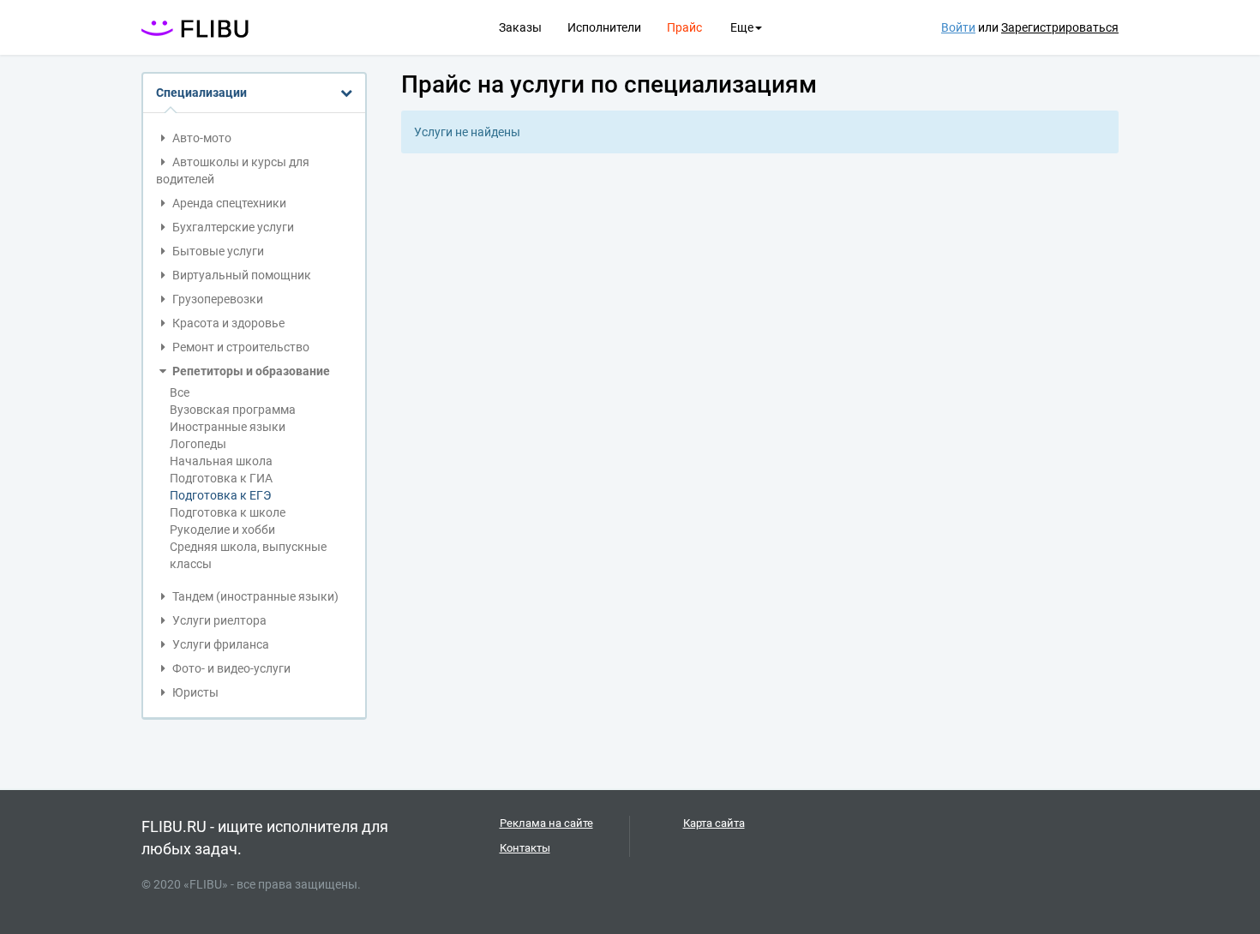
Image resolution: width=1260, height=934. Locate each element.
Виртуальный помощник (240, 275)
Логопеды (198, 444)
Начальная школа (221, 461)
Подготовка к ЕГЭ (220, 495)
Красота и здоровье (227, 323)
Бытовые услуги (217, 251)
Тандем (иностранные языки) (254, 596)
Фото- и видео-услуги (230, 668)
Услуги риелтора (218, 620)
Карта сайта (714, 823)
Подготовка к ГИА (221, 478)
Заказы (520, 27)
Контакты (525, 847)
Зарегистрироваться (1060, 27)
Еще (741, 27)
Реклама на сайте (546, 823)
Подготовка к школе (227, 512)
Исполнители (604, 27)
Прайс (684, 27)
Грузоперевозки (216, 299)
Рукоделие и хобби (222, 529)
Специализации (201, 92)
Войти (958, 27)
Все (179, 392)
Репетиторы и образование (250, 371)
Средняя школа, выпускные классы (248, 555)
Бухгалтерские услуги (232, 227)
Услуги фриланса (219, 644)
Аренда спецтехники (228, 203)
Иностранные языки (227, 427)
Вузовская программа (233, 409)
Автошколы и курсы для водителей (232, 170)
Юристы (194, 692)
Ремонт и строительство (239, 347)
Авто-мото (200, 138)
